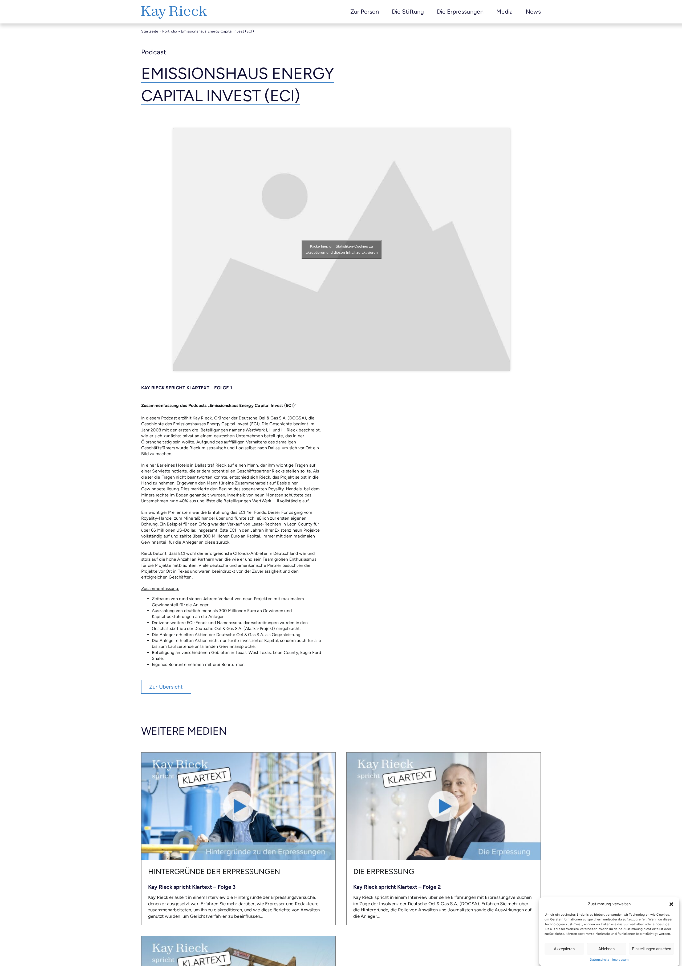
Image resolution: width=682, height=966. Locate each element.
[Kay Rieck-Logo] (174, 8)
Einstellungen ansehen (651, 949)
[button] (671, 904)
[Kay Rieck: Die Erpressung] (444, 754)
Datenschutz (599, 959)
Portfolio (169, 31)
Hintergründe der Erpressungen (214, 871)
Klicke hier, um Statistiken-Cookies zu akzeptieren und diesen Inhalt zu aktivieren (342, 249)
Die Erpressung (383, 871)
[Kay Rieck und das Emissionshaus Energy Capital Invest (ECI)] (238, 938)
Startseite (150, 31)
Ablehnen (606, 949)
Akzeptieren (564, 949)
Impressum (620, 959)
